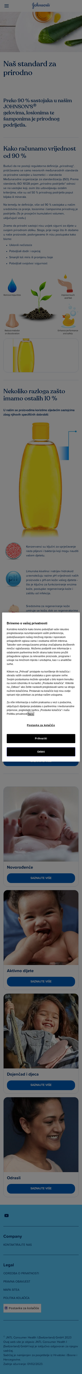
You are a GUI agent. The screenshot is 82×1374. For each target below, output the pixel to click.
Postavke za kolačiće (41, 725)
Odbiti (41, 751)
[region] (41, 687)
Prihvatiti (41, 738)
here (31, 713)
